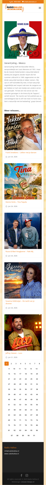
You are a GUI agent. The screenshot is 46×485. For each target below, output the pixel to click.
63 (9, 415)
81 (9, 430)
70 (15, 420)
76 (15, 425)
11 (20, 369)
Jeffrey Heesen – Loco (14, 353)
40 (15, 394)
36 (26, 389)
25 (31, 379)
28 (15, 384)
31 (31, 384)
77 (20, 425)
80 (37, 425)
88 (17, 435)
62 (37, 410)
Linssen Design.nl (27, 482)
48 (26, 399)
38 (37, 389)
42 (26, 394)
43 (31, 394)
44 (37, 394)
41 (20, 394)
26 (37, 379)
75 (9, 425)
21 (9, 379)
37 (31, 389)
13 (31, 369)
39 (9, 394)
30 (26, 384)
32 (37, 384)
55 (31, 405)
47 (20, 399)
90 (28, 435)
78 (26, 425)
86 (37, 430)
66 (26, 415)
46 (15, 399)
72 (26, 420)
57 (9, 410)
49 (31, 399)
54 (26, 405)
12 (25, 369)
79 (31, 425)
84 (26, 430)
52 (15, 405)
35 (20, 389)
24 (26, 379)
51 (9, 405)
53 (20, 405)
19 (31, 374)
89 (23, 435)
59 (20, 410)
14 (36, 369)
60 (26, 410)
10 (14, 369)
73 (31, 420)
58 (15, 410)
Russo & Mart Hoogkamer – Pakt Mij (19, 251)
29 (20, 384)
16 (15, 374)
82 (15, 430)
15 (9, 374)
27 (9, 384)
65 (20, 415)
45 (9, 399)
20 (37, 374)
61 (31, 410)
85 (31, 430)
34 (15, 389)
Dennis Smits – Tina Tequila (16, 202)
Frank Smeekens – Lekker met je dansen (21, 152)
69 (9, 420)
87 (12, 435)
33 (9, 389)
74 (37, 420)
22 (15, 379)
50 (37, 399)
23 (20, 379)
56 (37, 405)
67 (31, 415)
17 (20, 374)
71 (20, 420)
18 (26, 374)
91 (34, 435)
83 (20, 430)
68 (37, 415)
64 (15, 415)
